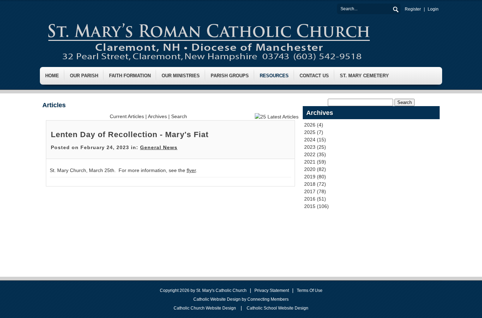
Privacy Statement (271, 290)
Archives (157, 116)
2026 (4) (313, 125)
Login (433, 9)
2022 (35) (315, 154)
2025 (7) (313, 132)
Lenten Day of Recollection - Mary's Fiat (130, 134)
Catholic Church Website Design (205, 308)
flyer (191, 170)
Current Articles (127, 116)
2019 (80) (315, 176)
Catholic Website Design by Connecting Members (241, 299)
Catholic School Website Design (277, 308)
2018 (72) (315, 184)
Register (413, 9)
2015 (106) (316, 206)
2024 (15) (315, 139)
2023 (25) (315, 147)
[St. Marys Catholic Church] (208, 40)
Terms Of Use (310, 290)
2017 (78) (315, 191)
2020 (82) (315, 169)
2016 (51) (315, 199)
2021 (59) (315, 162)
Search (395, 8)
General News (158, 147)
